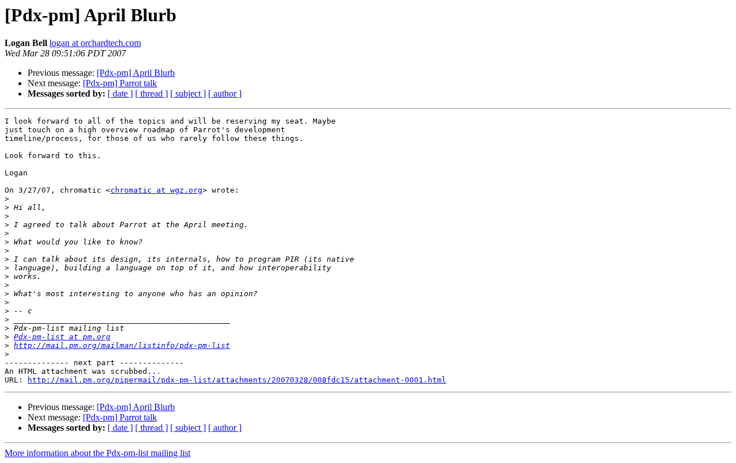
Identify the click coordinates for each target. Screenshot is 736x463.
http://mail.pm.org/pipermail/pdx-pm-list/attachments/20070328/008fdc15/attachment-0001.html (237, 380)
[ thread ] (151, 93)
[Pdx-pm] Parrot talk (120, 83)
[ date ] (120, 93)
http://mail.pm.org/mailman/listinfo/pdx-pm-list (122, 345)
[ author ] (224, 93)
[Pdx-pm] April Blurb (136, 73)
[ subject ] (188, 93)
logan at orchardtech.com (95, 43)
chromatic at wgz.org (156, 190)
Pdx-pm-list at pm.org (62, 336)
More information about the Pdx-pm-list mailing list (97, 453)
